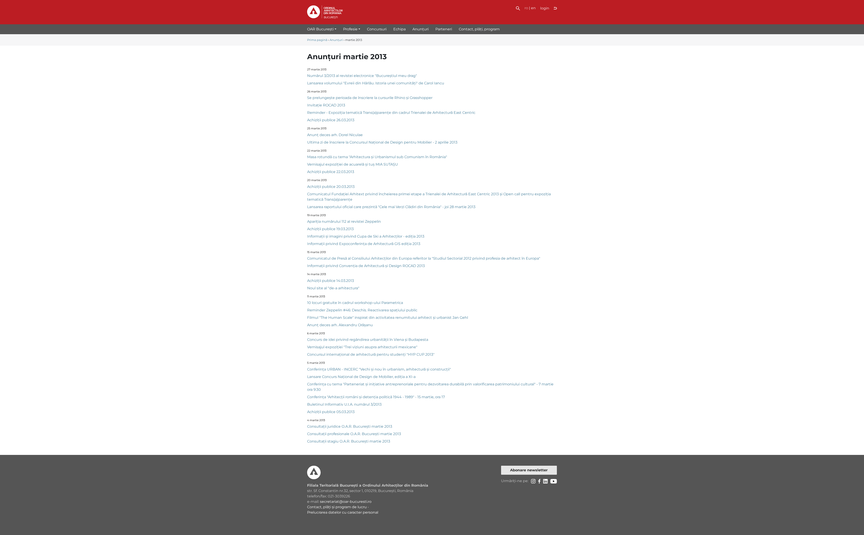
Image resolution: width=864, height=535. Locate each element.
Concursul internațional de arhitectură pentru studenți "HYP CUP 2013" (370, 354)
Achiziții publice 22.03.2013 (330, 172)
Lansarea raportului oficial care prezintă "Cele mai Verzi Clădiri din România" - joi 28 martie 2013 (391, 207)
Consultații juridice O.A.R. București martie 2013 (349, 426)
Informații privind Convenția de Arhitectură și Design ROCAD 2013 (366, 266)
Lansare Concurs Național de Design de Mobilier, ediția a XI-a (361, 377)
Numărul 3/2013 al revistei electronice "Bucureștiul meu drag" (362, 76)
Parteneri (443, 29)
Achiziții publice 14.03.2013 (330, 281)
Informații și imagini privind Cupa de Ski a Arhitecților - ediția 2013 (365, 236)
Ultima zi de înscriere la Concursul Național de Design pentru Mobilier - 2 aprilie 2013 (382, 142)
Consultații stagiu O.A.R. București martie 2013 (348, 441)
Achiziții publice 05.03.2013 (331, 412)
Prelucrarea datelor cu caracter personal (342, 512)
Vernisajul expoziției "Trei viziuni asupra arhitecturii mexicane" (362, 347)
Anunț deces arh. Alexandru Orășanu (340, 325)
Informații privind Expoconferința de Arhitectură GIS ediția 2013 (363, 244)
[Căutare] (518, 8)
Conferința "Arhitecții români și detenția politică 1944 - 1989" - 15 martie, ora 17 (376, 397)
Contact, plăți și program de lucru (337, 507)
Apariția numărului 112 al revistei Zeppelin (344, 221)
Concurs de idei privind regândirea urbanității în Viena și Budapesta (367, 339)
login (544, 8)
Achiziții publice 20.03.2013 (331, 186)
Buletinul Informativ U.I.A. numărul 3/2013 (344, 404)
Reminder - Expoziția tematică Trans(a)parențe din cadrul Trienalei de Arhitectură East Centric (391, 112)
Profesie (350, 29)
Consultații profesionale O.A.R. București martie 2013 (354, 434)
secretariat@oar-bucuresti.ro (345, 501)
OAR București (320, 29)
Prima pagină (317, 40)
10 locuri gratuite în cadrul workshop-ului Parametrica (355, 303)
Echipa (399, 29)
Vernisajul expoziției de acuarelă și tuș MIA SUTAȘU (352, 164)
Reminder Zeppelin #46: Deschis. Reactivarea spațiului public (362, 310)
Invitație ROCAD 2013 (326, 105)
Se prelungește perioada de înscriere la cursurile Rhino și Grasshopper (369, 98)
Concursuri (377, 29)
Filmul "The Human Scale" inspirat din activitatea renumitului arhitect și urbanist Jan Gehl (387, 317)
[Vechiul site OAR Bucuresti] (555, 8)
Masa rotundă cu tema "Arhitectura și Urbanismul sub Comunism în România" (377, 157)
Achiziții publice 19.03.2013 (330, 229)
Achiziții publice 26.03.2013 (330, 120)
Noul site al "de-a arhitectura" (333, 288)
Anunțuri (420, 29)
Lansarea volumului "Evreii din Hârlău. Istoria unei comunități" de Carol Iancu (375, 83)
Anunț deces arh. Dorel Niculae (335, 135)
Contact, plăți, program (479, 29)
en (533, 8)
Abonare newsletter (529, 470)
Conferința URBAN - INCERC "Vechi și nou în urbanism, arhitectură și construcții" (379, 369)
